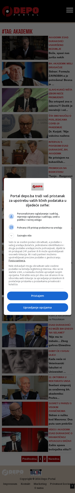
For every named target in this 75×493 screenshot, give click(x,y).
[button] (38, 235)
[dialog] (37, 246)
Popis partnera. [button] (17, 260)
